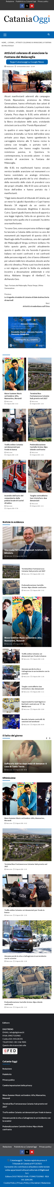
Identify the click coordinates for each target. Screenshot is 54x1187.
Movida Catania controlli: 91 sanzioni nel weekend (33, 720)
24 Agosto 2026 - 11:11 (38, 506)
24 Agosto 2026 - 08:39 (38, 724)
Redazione (10, 1)
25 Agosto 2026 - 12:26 (38, 676)
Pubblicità (7, 1074)
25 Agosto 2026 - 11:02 (38, 455)
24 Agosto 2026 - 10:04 (38, 709)
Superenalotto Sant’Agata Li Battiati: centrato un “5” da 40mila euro (33, 704)
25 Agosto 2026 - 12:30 (12, 455)
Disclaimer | (36, 1183)
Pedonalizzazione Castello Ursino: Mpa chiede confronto (38, 447)
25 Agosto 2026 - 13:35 (38, 404)
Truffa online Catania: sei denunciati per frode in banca (13, 447)
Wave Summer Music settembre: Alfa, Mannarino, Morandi (13, 396)
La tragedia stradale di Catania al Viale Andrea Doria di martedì (26, 297)
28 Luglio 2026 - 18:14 (22, 770)
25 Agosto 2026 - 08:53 (21, 556)
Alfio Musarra (10, 770)
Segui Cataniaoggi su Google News (27, 61)
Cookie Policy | (10, 1183)
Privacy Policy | (24, 1183)
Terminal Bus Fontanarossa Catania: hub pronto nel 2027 (39, 396)
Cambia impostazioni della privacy (17, 1085)
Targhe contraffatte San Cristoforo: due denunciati (38, 498)
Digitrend (44, 1170)
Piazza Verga (32, 285)
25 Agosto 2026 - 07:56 (12, 508)
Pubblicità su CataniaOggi (26, 1)
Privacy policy (43, 1)
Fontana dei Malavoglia (18, 285)
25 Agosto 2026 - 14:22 (12, 404)
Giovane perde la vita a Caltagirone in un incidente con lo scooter (35, 671)
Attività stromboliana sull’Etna (36, 304)
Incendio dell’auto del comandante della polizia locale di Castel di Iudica (14, 499)
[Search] (48, 34)
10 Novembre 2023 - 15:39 (26, 66)
